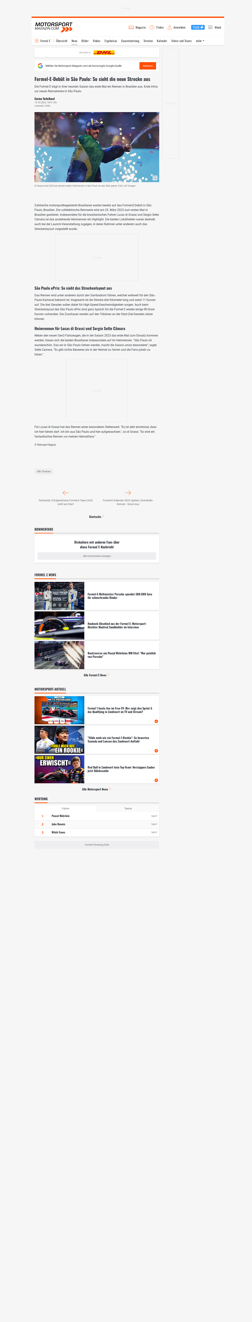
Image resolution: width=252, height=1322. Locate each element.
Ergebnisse (111, 41)
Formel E (45, 41)
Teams (128, 808)
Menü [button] (218, 27)
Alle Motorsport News (95, 789)
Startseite (95, 516)
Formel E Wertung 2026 (97, 844)
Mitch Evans (58, 832)
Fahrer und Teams (181, 41)
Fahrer (65, 808)
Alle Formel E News (95, 675)
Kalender (162, 41)
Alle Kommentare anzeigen (97, 556)
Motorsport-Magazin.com (53, 27)
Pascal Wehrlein (61, 816)
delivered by (85, 52)
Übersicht (61, 41)
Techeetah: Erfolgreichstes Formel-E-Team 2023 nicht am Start (66, 502)
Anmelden (179, 27)
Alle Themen (44, 471)
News (74, 41)
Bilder (85, 41)
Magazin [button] (141, 27)
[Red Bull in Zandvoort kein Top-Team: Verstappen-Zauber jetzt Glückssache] (96, 769)
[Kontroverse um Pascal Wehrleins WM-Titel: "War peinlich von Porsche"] (96, 655)
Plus (196, 27)
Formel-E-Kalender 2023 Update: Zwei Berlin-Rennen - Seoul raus (128, 502)
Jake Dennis (58, 824)
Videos (97, 41)
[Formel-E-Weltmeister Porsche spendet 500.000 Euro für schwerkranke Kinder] (96, 596)
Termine (148, 41)
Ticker (160, 27)
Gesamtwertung (130, 41)
